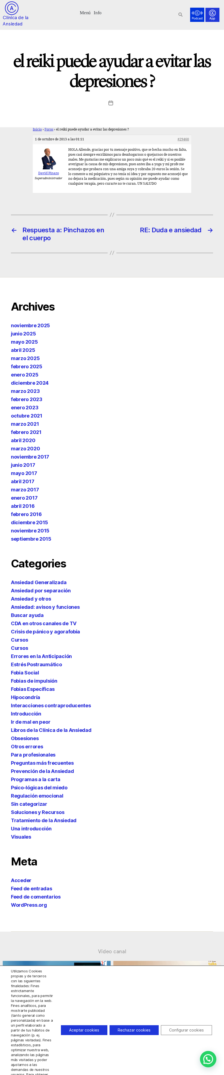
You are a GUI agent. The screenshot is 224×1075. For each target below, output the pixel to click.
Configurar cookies (186, 1030)
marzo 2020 (25, 448)
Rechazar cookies (134, 1030)
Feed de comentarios (36, 897)
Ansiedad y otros (31, 599)
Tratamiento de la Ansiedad (43, 820)
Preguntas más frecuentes (42, 763)
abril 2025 (23, 350)
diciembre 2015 (29, 522)
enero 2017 (24, 498)
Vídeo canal (112, 951)
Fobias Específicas (33, 689)
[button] (85, 12)
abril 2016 (22, 506)
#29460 (183, 139)
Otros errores (27, 746)
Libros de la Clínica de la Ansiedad (51, 730)
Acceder (21, 880)
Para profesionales (33, 755)
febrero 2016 (26, 514)
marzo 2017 (25, 489)
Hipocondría (25, 697)
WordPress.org (29, 905)
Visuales (21, 837)
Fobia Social (25, 673)
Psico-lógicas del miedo (39, 787)
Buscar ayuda (27, 615)
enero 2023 (24, 407)
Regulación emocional (37, 796)
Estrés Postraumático (36, 664)
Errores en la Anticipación (41, 656)
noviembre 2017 (30, 457)
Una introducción (31, 828)
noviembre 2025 (30, 325)
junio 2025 (23, 334)
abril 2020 (23, 440)
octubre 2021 (26, 416)
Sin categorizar (29, 804)
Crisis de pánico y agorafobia (45, 631)
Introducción (26, 714)
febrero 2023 (26, 399)
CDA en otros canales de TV (43, 623)
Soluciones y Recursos (37, 812)
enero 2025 (24, 375)
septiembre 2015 (31, 539)
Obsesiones (25, 738)
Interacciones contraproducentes (51, 705)
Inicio (37, 130)
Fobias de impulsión (34, 681)
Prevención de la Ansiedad (42, 771)
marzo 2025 (25, 358)
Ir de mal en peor (30, 722)
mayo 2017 (24, 473)
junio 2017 (23, 465)
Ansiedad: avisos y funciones (45, 607)
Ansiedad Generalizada (38, 582)
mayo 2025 (24, 342)
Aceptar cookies (84, 1030)
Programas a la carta (35, 779)
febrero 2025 (26, 366)
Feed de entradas (31, 888)
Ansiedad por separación (41, 590)
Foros (49, 130)
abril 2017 (22, 481)
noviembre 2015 (30, 531)
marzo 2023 (25, 391)
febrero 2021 (26, 432)
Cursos (19, 640)
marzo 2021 (25, 424)
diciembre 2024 (30, 383)
